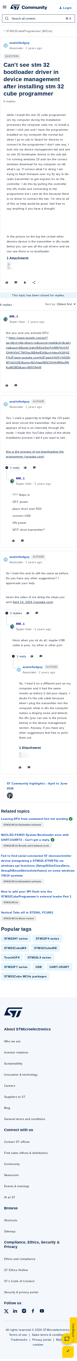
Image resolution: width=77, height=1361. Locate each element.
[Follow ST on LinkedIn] (15, 1311)
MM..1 (13, 316)
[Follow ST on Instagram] (24, 1311)
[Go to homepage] (13, 1017)
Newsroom (11, 1175)
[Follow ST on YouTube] (41, 1311)
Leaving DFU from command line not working (34, 818)
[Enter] (6, 18)
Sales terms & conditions (49, 1334)
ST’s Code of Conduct (19, 1281)
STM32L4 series (39, 957)
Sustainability (13, 1063)
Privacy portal (41, 1339)
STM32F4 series (47, 938)
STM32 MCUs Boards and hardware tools (26, 845)
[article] (38, 351)
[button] (4, 8)
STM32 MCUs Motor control (18, 918)
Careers (9, 1085)
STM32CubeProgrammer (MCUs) (29, 31)
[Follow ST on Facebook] (32, 1311)
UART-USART (59, 967)
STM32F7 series (16, 967)
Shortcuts (10, 1220)
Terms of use (18, 1334)
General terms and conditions (24, 1119)
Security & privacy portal (21, 1292)
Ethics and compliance (19, 1259)
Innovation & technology (21, 1074)
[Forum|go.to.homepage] (28, 8)
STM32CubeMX (15, 948)
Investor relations (16, 1052)
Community (12, 1164)
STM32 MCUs (10, 902)
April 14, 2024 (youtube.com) (33, 602)
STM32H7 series (16, 938)
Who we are (12, 1041)
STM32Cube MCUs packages (25, 976)
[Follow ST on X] (6, 1312)
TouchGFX (12, 957)
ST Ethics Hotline (16, 1270)
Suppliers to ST (14, 1096)
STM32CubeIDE (45, 948)
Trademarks (19, 1339)
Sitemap (9, 1231)
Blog (7, 1108)
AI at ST (9, 1197)
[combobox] (38, 18)
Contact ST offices (17, 1141)
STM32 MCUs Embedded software (22, 825)
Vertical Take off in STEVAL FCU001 (27, 912)
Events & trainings (16, 1186)
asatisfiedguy (19, 42)
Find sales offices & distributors (26, 1153)
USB (39, 967)
